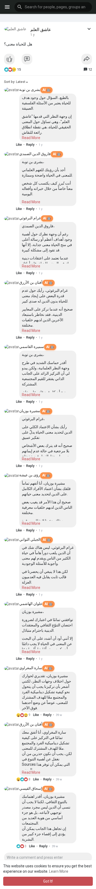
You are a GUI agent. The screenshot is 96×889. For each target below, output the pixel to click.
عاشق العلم (40, 29)
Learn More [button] (58, 871)
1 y (32, 35)
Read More (31, 138)
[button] (53, 7)
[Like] (48, 60)
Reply (30, 145)
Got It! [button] (48, 881)
